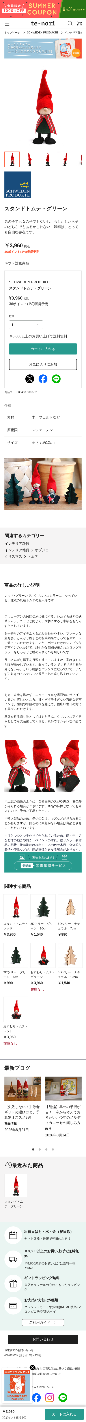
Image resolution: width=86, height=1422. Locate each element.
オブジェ (42, 550)
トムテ (33, 556)
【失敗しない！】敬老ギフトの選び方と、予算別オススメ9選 (22, 1112)
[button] (33, 1149)
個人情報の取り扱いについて (44, 1374)
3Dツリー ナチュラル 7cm (69, 926)
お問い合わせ (43, 1339)
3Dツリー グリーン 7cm (14, 974)
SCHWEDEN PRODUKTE (42, 32)
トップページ (12, 32)
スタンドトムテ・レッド (15, 926)
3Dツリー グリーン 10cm (41, 926)
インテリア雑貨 (74, 32)
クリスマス (13, 556)
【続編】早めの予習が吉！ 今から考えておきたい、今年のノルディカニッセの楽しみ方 (62, 1115)
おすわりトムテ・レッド (15, 1029)
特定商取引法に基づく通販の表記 (60, 1368)
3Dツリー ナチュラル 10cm (69, 974)
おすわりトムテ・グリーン (42, 974)
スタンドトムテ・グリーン (13, 1204)
